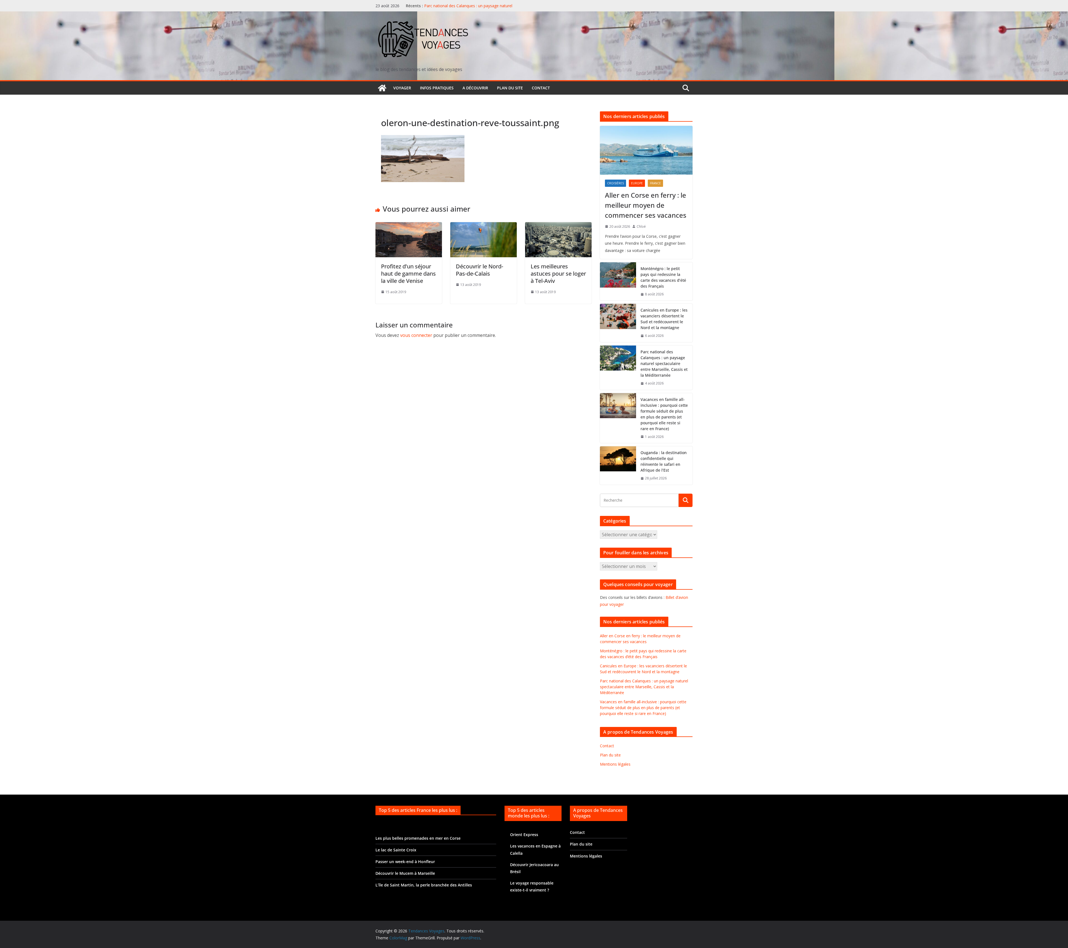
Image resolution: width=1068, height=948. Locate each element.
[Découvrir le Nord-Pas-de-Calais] (483, 226)
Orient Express (524, 834)
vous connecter (416, 335)
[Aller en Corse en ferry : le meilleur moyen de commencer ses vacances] (646, 150)
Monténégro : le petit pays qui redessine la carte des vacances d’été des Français (663, 277)
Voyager (402, 87)
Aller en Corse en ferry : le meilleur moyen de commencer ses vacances (645, 205)
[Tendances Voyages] (382, 88)
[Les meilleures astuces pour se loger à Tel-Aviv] (558, 226)
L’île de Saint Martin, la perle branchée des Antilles (423, 885)
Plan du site (510, 87)
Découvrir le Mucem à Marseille (405, 873)
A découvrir (475, 87)
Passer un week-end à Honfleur (405, 861)
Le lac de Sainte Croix (395, 850)
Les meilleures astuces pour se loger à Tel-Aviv (558, 274)
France (655, 183)
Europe (637, 183)
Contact (541, 87)
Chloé (641, 226)
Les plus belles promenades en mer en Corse (418, 838)
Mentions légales (615, 764)
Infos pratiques (437, 87)
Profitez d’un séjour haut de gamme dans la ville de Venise (408, 274)
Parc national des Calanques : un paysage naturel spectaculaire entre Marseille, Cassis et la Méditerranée (473, 8)
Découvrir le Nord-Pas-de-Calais (479, 270)
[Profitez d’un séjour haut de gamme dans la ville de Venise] (408, 226)
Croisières (615, 183)
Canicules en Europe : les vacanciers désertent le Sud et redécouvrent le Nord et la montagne (664, 318)
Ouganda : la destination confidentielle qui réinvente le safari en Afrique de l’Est (664, 461)
